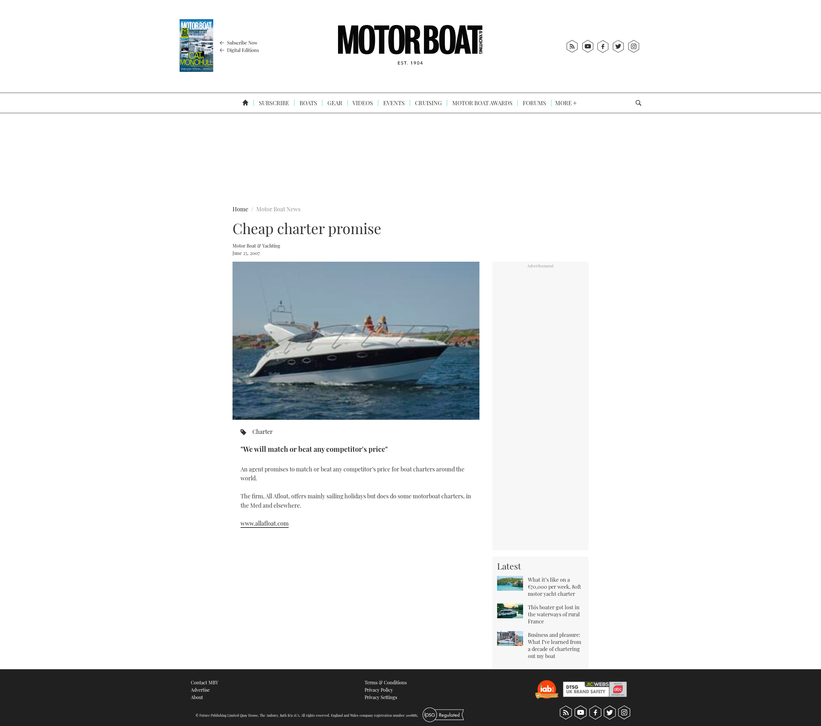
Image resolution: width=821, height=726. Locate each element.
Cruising (428, 103)
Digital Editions (242, 50)
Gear (334, 103)
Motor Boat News (278, 209)
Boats (307, 103)
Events (393, 103)
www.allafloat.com (265, 523)
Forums (533, 103)
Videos (362, 103)
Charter (262, 431)
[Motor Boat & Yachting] (410, 46)
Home (240, 209)
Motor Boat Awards (481, 103)
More (564, 103)
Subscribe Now (242, 42)
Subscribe (273, 103)
